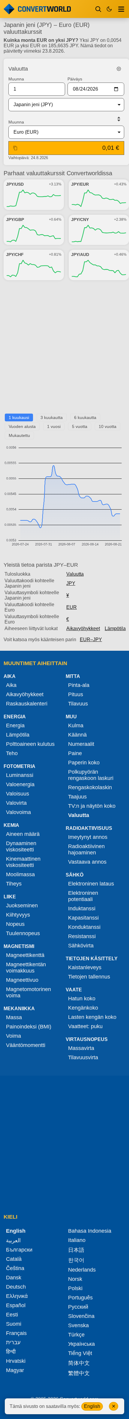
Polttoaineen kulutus (30, 744)
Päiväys (75, 79)
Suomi (13, 1324)
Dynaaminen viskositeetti (21, 846)
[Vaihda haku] (98, 9)
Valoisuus (17, 794)
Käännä (77, 735)
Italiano (77, 1240)
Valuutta (75, 574)
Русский (78, 1307)
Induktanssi (81, 909)
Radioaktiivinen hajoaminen (86, 849)
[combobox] (62, 104)
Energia (15, 725)
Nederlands (82, 1270)
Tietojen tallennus (89, 977)
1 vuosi (54, 426)
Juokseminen (22, 906)
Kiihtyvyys (18, 915)
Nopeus (15, 924)
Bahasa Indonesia (89, 1231)
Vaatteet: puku (85, 1026)
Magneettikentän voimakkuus (26, 967)
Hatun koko (81, 999)
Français (16, 1333)
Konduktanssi (84, 927)
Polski (75, 1288)
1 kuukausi (19, 417)
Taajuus (77, 797)
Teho (12, 753)
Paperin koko (84, 763)
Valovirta (16, 803)
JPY (70, 583)
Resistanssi (82, 936)
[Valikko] (121, 9)
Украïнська (81, 1344)
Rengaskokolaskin (90, 787)
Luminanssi (19, 775)
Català (14, 1259)
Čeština (15, 1268)
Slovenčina (81, 1316)
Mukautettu (19, 435)
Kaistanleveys (84, 967)
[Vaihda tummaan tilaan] (109, 9)
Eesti (12, 1315)
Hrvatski (16, 1361)
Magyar (15, 1370)
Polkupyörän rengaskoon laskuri (90, 775)
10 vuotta (107, 426)
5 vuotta (79, 426)
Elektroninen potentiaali (83, 896)
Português (80, 1298)
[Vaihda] (118, 119)
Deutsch (16, 1287)
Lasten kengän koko (92, 1017)
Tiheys (14, 884)
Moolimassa (20, 874)
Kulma (75, 725)
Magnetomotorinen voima (28, 992)
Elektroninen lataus (91, 884)
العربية (13, 1240)
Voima (13, 1036)
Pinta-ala (78, 685)
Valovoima (18, 812)
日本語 (76, 1250)
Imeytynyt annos (87, 837)
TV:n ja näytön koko (92, 806)
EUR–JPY (91, 639)
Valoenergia (20, 784)
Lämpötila (115, 628)
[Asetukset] (118, 68)
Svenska (78, 1325)
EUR (71, 607)
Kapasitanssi (83, 918)
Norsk (75, 1279)
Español (16, 1305)
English (92, 1406)
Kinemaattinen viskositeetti (23, 862)
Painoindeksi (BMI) (28, 1027)
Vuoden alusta (22, 426)
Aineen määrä (23, 834)
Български (19, 1250)
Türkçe (76, 1335)
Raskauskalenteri (26, 704)
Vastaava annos (87, 862)
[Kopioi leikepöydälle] (15, 148)
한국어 (76, 1260)
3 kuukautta (51, 417)
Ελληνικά (17, 1296)
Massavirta (81, 1048)
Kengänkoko (83, 1008)
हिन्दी (11, 1352)
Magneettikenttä (25, 955)
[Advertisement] (64, 349)
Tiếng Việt (80, 1353)
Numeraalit (81, 744)
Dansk (13, 1278)
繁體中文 (79, 1373)
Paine (75, 753)
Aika (11, 685)
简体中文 (79, 1363)
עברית (13, 1342)
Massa (14, 1017)
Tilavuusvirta (83, 1057)
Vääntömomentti (25, 1045)
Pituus (75, 694)
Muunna (16, 79)
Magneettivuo (22, 980)
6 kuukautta (85, 417)
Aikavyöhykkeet (83, 628)
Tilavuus (78, 704)
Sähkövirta (81, 946)
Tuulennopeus (23, 933)
